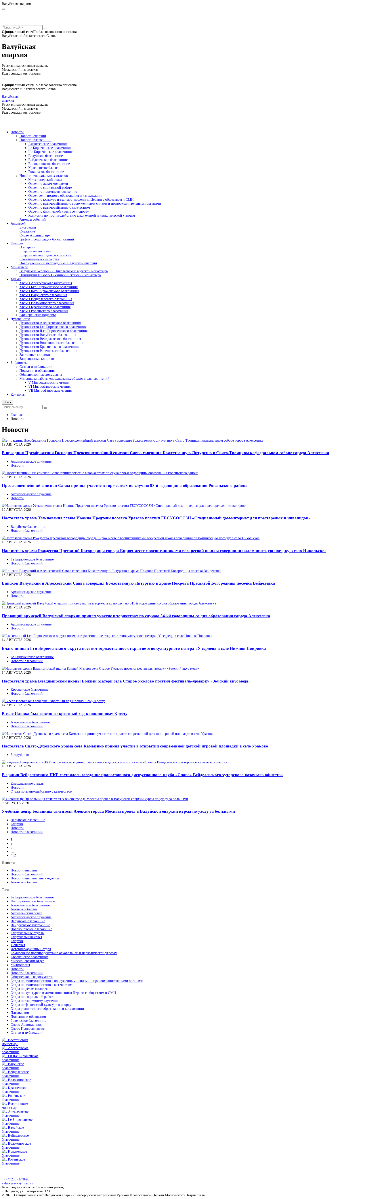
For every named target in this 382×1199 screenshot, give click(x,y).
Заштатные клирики (34, 354)
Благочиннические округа (39, 259)
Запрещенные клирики (36, 358)
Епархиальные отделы (27, 783)
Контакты (18, 394)
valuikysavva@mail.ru (17, 1183)
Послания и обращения (37, 370)
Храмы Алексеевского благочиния (45, 283)
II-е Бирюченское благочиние (50, 152)
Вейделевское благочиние (48, 160)
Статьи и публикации (35, 366)
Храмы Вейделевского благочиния (45, 299)
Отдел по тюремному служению (52, 191)
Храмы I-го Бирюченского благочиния (48, 287)
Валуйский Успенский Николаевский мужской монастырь (63, 271)
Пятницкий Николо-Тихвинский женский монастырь (60, 275)
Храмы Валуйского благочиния (43, 295)
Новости (17, 132)
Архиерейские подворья (37, 315)
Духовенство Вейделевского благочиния (50, 339)
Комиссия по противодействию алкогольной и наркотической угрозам (81, 215)
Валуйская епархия (10, 98)
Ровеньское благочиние (46, 171)
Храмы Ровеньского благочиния (43, 311)
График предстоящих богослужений (46, 239)
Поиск (7, 402)
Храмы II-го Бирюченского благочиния (49, 291)
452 (13, 855)
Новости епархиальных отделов (43, 175)
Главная (17, 415)
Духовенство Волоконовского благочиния (51, 343)
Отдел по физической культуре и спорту (58, 211)
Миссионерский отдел (45, 179)
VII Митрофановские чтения (50, 390)
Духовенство (20, 319)
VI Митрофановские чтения (49, 386)
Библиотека (19, 362)
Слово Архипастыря (34, 235)
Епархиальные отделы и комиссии (45, 255)
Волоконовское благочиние (49, 164)
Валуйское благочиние (45, 156)
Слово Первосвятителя (28, 1028)
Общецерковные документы (40, 374)
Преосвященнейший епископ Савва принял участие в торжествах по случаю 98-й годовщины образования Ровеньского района (125, 485)
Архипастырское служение (31, 461)
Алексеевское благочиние (47, 144)
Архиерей (18, 223)
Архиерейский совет (26, 913)
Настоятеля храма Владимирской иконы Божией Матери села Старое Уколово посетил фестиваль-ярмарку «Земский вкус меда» (126, 681)
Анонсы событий (32, 219)
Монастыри (19, 267)
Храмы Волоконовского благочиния (46, 303)
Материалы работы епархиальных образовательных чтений (64, 378)
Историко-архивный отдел (31, 949)
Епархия (17, 243)
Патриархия (20, 1012)
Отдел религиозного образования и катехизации (65, 195)
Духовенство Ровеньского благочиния (48, 351)
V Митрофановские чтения (48, 382)
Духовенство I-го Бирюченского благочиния (52, 327)
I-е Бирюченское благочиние (49, 148)
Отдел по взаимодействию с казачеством (59, 207)
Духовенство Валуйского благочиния (47, 335)
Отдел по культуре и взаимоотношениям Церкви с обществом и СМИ (81, 199)
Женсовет (18, 945)
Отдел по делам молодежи (48, 183)
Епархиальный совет (35, 251)
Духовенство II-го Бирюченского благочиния (53, 331)
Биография (27, 227)
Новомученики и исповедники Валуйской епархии (58, 263)
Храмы (16, 279)
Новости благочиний (35, 140)
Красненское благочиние (47, 168)
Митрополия (20, 965)
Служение (27, 231)
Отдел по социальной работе (50, 187)
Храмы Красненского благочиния (45, 307)
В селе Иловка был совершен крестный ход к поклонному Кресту (65, 713)
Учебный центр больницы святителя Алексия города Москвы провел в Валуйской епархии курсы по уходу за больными (118, 811)
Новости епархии (32, 136)
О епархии (27, 247)
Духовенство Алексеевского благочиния (50, 323)
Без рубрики (20, 755)
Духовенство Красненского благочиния (49, 347)
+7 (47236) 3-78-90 (15, 1179)
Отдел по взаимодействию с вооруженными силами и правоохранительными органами (94, 203)
